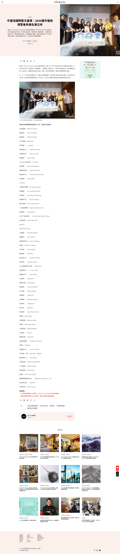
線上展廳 (29, 541)
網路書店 (39, 535)
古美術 (28, 535)
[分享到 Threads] (27, 61)
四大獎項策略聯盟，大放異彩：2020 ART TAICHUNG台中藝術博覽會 (40, 393)
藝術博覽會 (22, 454)
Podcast (28, 540)
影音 (28, 539)
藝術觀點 (88, 485)
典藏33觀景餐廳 (40, 537)
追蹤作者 (34, 41)
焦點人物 (21, 540)
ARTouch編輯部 (26, 41)
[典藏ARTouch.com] (60, 2)
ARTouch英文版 (30, 537)
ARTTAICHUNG (44, 406)
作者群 (20, 541)
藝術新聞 (26, 454)
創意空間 (39, 540)
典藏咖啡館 (39, 536)
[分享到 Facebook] (20, 61)
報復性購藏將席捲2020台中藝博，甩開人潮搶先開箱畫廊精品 (38, 396)
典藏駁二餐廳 (40, 539)
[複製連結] (34, 61)
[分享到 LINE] (24, 61)
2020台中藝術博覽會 (32, 406)
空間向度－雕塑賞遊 (32, 408)
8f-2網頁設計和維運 (23, 550)
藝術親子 (29, 536)
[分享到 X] (30, 61)
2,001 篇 (29, 417)
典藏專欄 (21, 536)
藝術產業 (30, 454)
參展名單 (52, 406)
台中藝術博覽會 (61, 406)
